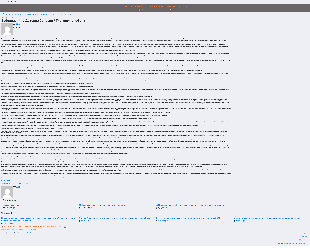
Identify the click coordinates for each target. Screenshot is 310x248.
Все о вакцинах (16, 14)
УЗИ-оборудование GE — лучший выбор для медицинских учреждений (190, 205)
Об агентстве (303, 240)
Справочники (23, 17)
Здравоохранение (28, 14)
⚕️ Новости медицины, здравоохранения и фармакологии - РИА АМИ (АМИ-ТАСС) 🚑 (155, 6)
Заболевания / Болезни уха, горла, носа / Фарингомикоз (16, 183)
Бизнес (43, 14)
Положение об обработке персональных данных (291, 243)
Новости (7, 14)
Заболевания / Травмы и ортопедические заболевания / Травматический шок (22, 185)
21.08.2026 (84, 221)
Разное (55, 14)
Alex (18, 24)
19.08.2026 (239, 221)
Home (305, 233)
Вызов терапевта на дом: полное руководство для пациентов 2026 (188, 218)
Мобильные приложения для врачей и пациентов (102, 205)
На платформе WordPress (9, 233)
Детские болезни (6, 17)
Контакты (68, 14)
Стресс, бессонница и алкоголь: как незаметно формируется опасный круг (115, 218)
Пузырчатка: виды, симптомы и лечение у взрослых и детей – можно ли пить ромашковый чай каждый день (38, 219)
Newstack (25, 233)
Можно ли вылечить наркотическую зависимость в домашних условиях (268, 218)
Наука (37, 14)
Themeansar (34, 233)
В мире (61, 14)
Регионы (49, 14)
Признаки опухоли (11, 205)
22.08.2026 (6, 223)
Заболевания (15, 17)
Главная (304, 237)
